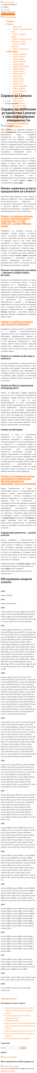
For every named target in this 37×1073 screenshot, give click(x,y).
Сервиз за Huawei (19, 69)
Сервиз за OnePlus (19, 61)
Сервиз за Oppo (18, 71)
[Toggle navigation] (15, 17)
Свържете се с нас (8, 14)
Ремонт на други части (21, 49)
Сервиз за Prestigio (19, 106)
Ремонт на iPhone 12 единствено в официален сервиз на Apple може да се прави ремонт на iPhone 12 (20, 1025)
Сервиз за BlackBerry (20, 86)
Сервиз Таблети (14, 126)
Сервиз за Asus (18, 79)
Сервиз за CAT (18, 98)
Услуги (10, 24)
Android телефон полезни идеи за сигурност (20, 1031)
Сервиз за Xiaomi (19, 56)
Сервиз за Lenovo (19, 74)
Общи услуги (17, 27)
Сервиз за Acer (18, 93)
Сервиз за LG (17, 76)
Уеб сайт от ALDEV (8, 1071)
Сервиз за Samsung (20, 54)
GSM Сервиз (12, 51)
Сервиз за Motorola (20, 91)
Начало (10, 21)
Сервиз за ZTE (18, 101)
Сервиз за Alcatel (19, 88)
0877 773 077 (5, 9)
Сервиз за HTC (18, 83)
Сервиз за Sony (18, 81)
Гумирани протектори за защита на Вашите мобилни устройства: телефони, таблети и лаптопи (19, 1010)
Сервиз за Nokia (18, 64)
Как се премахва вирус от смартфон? (17, 1038)
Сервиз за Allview (19, 103)
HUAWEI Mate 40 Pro (11, 1020)
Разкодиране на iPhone (17, 123)
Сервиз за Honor (18, 59)
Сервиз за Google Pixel (21, 66)
